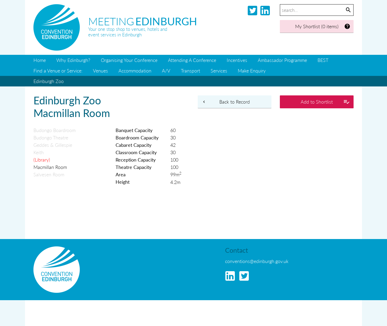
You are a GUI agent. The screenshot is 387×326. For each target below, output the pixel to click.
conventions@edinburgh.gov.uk (257, 261)
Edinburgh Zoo (48, 81)
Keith (38, 152)
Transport (190, 70)
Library (42, 159)
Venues (100, 70)
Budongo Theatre (50, 137)
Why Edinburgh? (73, 60)
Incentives (237, 60)
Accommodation (134, 70)
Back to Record (234, 101)
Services (219, 70)
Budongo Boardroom (54, 130)
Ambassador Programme (282, 60)
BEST (322, 60)
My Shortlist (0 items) (317, 26)
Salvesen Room (48, 174)
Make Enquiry (252, 70)
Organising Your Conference (129, 60)
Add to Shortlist (317, 101)
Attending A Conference (192, 60)
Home (39, 60)
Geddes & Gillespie (52, 145)
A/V (166, 70)
